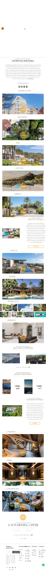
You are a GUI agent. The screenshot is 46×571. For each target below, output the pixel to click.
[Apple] (10, 570)
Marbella (23, 68)
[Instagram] (7, 568)
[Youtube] (13, 568)
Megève (35, 68)
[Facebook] (10, 568)
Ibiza (19, 68)
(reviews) (34, 238)
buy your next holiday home (35, 398)
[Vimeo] (15, 568)
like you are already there (23, 346)
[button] (19, 87)
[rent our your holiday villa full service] (11, 233)
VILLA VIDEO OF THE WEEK (23, 348)
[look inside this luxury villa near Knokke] (36, 358)
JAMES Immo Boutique (35, 399)
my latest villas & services (23, 372)
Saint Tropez (13, 68)
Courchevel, (29, 68)
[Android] (13, 570)
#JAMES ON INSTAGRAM (23, 374)
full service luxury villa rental (23, 58)
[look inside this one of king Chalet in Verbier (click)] (11, 358)
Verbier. (7, 70)
